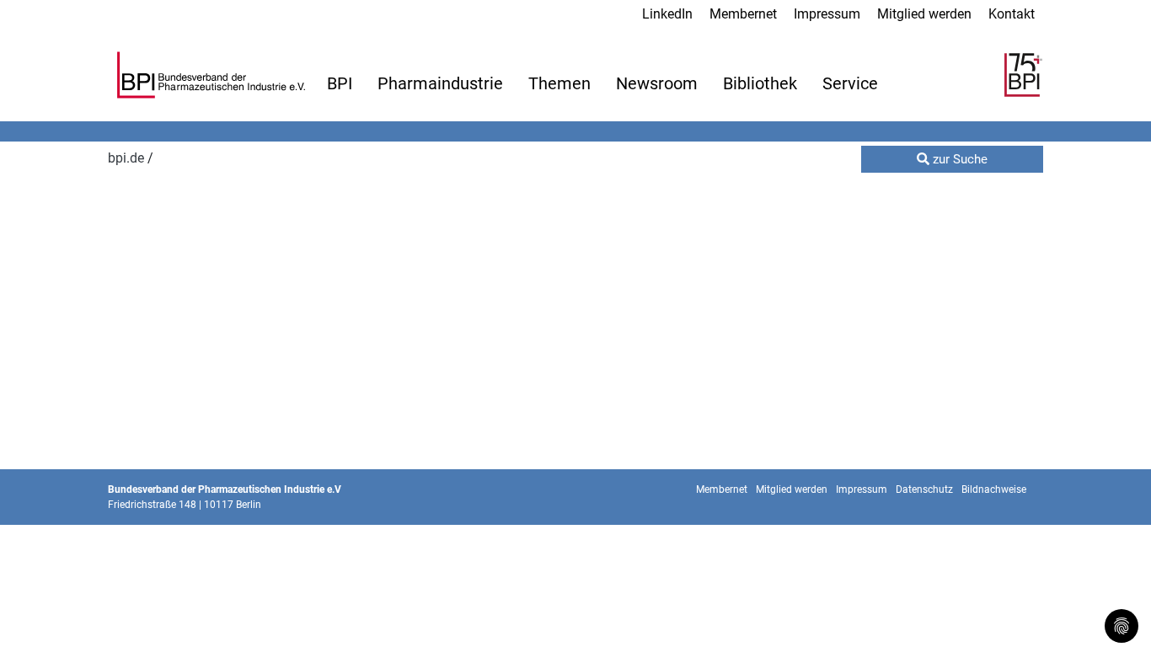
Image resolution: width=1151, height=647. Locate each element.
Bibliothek (760, 83)
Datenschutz (924, 489)
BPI (339, 83)
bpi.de (127, 158)
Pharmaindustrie (440, 83)
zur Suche (958, 159)
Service (850, 83)
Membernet (743, 14)
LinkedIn (667, 14)
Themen (559, 83)
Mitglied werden (924, 14)
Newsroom (657, 83)
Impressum (827, 14)
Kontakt (1011, 14)
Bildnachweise (993, 489)
